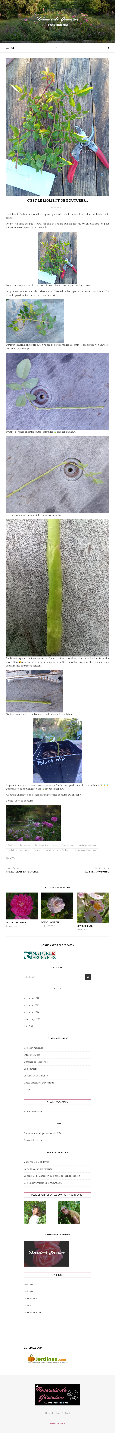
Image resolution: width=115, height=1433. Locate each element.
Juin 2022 (28, 1026)
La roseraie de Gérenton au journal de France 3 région (52, 1176)
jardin (55, 845)
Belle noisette (50, 922)
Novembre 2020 (32, 1312)
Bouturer (11, 845)
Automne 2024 (31, 1012)
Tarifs (27, 1089)
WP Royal (65, 1413)
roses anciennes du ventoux (84, 850)
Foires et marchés (33, 1048)
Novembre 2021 (32, 1298)
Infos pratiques (32, 1055)
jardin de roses (68, 845)
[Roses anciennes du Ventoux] (57, 21)
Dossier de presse (33, 1140)
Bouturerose (25, 845)
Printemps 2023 (32, 1019)
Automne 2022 (31, 998)
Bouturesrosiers (41, 845)
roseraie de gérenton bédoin (56, 850)
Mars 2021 (29, 1305)
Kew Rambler (85, 926)
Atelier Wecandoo (33, 1111)
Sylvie (12, 858)
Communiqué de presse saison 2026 (43, 1133)
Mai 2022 (28, 1291)
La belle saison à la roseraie (38, 1169)
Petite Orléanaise (17, 923)
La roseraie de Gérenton (36, 1075)
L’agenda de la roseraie (36, 1061)
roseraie (37, 850)
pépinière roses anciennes (18, 850)
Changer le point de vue (36, 1162)
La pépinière (30, 1068)
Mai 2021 (28, 1284)
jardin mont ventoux (87, 845)
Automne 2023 (31, 1005)
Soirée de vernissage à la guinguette (43, 1183)
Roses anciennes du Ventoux (39, 1082)
